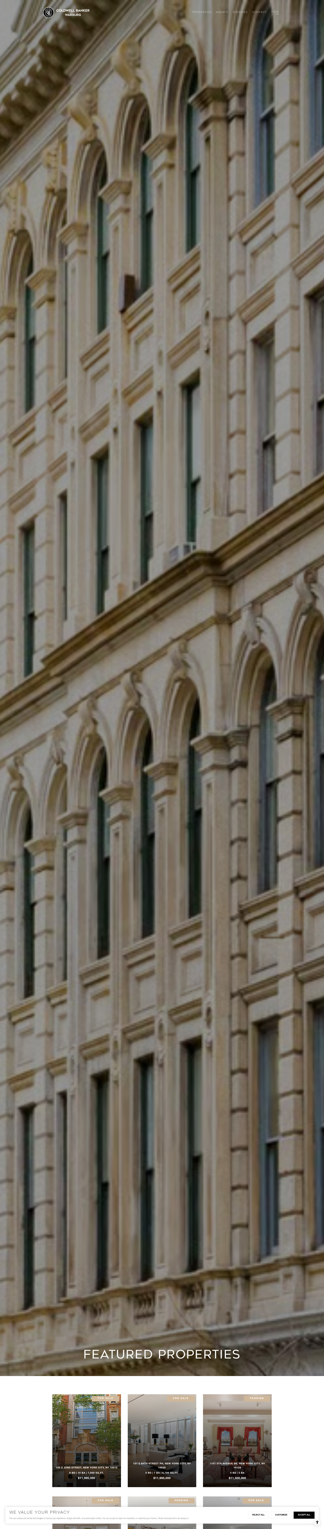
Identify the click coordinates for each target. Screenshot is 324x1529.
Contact (259, 12)
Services (240, 12)
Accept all (304, 1515)
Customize (281, 1515)
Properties (202, 12)
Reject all (258, 1515)
